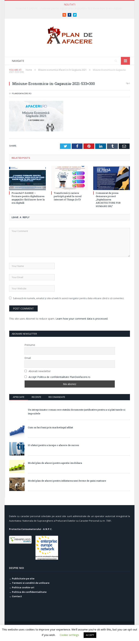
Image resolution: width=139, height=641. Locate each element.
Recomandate (57, 397)
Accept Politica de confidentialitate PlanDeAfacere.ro (59, 377)
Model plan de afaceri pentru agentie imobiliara (55, 463)
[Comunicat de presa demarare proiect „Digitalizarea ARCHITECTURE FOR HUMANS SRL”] (111, 178)
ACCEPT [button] (90, 635)
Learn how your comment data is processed (82, 318)
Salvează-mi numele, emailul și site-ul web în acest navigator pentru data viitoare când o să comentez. (68, 298)
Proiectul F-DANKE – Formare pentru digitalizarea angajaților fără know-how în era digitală (28, 198)
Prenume (29, 345)
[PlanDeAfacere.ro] (69, 34)
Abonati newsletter (39, 371)
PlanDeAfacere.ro (21, 93)
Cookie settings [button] (69, 635)
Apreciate (18, 397)
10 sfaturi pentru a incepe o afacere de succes (53, 445)
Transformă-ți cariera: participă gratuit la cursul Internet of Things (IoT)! (68, 8)
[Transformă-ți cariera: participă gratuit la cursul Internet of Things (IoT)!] (69, 178)
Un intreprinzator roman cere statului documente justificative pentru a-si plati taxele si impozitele (76, 411)
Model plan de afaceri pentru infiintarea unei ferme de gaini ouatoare (67, 480)
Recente (36, 397)
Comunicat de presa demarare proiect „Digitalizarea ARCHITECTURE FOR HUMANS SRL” (108, 199)
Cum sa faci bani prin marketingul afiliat (50, 427)
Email (27, 358)
